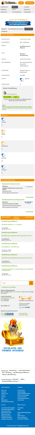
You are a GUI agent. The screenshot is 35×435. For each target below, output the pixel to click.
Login (21, 3)
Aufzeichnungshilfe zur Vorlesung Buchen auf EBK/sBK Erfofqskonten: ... (17, 269)
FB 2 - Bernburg (6, 372)
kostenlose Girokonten (7, 409)
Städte (22, 379)
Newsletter (4, 400)
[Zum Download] (10, 229)
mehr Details (29, 197)
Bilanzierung (5, 106)
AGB (19, 414)
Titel (3, 53)
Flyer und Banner (22, 417)
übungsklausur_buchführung (10, 247)
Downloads (5, 84)
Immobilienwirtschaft (11, 108)
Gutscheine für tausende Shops (23, 314)
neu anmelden (17, 292)
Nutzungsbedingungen (24, 412)
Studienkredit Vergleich (8, 408)
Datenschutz (21, 415)
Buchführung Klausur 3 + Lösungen (12, 224)
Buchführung (14, 106)
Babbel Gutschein (6, 412)
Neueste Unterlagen (23, 395)
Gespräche (4, 31)
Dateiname (5, 70)
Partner (3, 397)
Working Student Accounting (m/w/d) (13, 199)
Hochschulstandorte (23, 398)
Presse (3, 395)
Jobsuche (4, 12)
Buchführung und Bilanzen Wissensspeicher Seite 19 (17, 235)
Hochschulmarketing (7, 401)
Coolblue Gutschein (6, 419)
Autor (4, 78)
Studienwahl (16, 12)
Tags (3, 105)
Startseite (4, 7)
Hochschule (6, 39)
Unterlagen (28, 29)
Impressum (4, 393)
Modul (4, 45)
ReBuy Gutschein (6, 416)
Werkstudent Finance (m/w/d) (11, 184)
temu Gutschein (6, 411)
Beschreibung (6, 62)
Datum (4, 59)
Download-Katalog (23, 419)
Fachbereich (6, 42)
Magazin (27, 9)
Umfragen (27, 12)
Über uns (4, 390)
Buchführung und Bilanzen (16, 29)
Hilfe (14, 9)
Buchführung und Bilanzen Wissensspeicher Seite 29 (17, 258)
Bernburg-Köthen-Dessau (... (10, 381)
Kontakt (3, 392)
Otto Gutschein (5, 414)
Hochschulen (13, 370)
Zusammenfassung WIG (8, 298)
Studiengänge (21, 392)
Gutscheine (21, 400)
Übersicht (4, 29)
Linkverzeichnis (22, 397)
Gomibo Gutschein (6, 417)
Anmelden (21, 408)
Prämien (3, 9)
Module (14, 7)
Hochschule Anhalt (25, 39)
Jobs (2, 398)
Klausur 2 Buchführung (9, 374)
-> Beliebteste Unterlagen (8, 287)
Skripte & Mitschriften (24, 393)
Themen (26, 7)
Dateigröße (6, 75)
